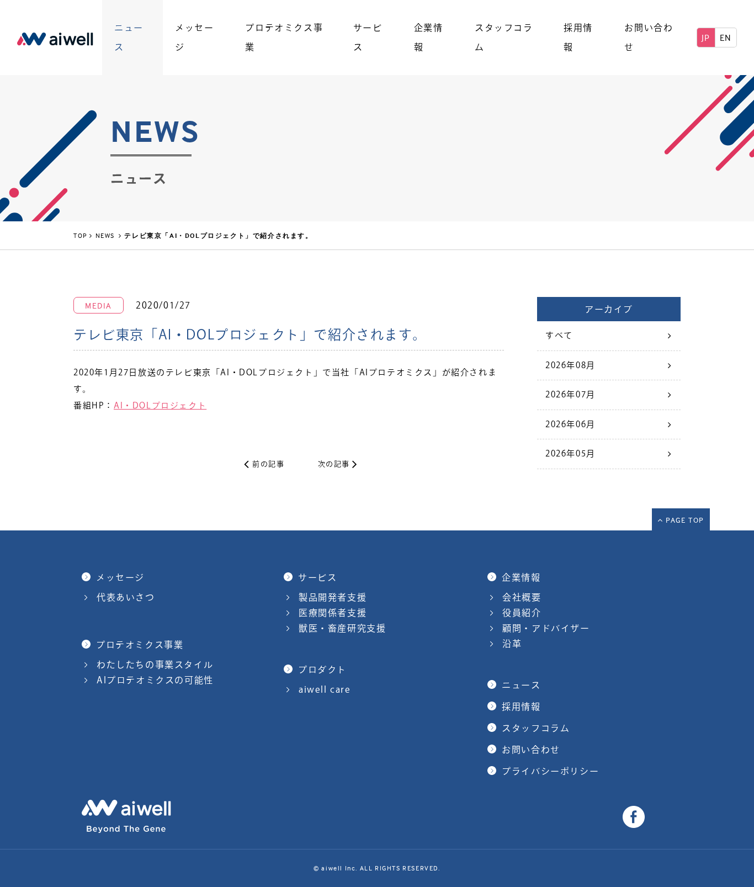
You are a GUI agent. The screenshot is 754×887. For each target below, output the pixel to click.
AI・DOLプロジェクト (160, 405)
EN (726, 37)
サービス (368, 37)
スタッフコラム (504, 37)
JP (706, 37)
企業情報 (428, 37)
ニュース (129, 37)
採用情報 (578, 37)
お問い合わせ (648, 37)
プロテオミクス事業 (284, 37)
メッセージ (194, 37)
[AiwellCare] (55, 37)
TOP (80, 235)
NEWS (106, 235)
